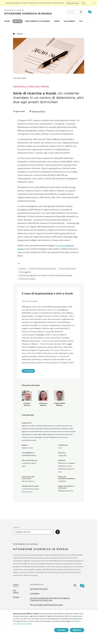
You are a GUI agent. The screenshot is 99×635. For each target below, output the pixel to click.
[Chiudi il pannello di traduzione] (94, 3)
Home (7, 21)
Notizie (17, 21)
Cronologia (28, 371)
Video (57, 21)
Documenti (69, 21)
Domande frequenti (39, 589)
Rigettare (77, 630)
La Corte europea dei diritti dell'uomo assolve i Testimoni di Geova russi (50, 599)
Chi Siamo (15, 591)
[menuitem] (7, 21)
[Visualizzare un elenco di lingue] (84, 3)
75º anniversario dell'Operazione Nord (46, 605)
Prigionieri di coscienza (37, 21)
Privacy (16, 597)
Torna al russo (72, 3)
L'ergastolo (34, 593)
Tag (81, 21)
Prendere (61, 630)
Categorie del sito (23, 532)
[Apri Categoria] (57, 532)
